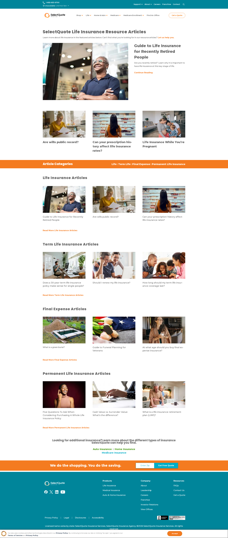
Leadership (146, 490)
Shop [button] (78, 15)
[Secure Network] (177, 518)
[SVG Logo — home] (55, 15)
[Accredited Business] (162, 518)
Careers (157, 4)
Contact (176, 4)
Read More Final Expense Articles (60, 360)
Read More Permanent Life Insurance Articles (66, 428)
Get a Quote (177, 15)
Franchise (166, 4)
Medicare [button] (114, 15)
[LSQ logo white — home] (55, 483)
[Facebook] (46, 492)
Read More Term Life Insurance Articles (63, 295)
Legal (66, 518)
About (144, 485)
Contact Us (178, 490)
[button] (56, 6)
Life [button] (87, 15)
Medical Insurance (111, 490)
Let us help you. (166, 37)
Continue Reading (143, 72)
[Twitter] (51, 492)
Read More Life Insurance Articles (60, 230)
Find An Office (153, 15)
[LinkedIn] (57, 492)
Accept (175, 533)
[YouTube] (63, 492)
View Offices (147, 509)
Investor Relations (149, 505)
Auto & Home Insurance (114, 495)
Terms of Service (15, 535)
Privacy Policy (51, 518)
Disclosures (80, 518)
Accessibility (98, 518)
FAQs (176, 485)
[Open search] (183, 4)
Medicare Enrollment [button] (133, 15)
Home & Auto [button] (100, 15)
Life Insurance (109, 485)
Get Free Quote (166, 465)
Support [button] (137, 4)
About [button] (147, 4)
